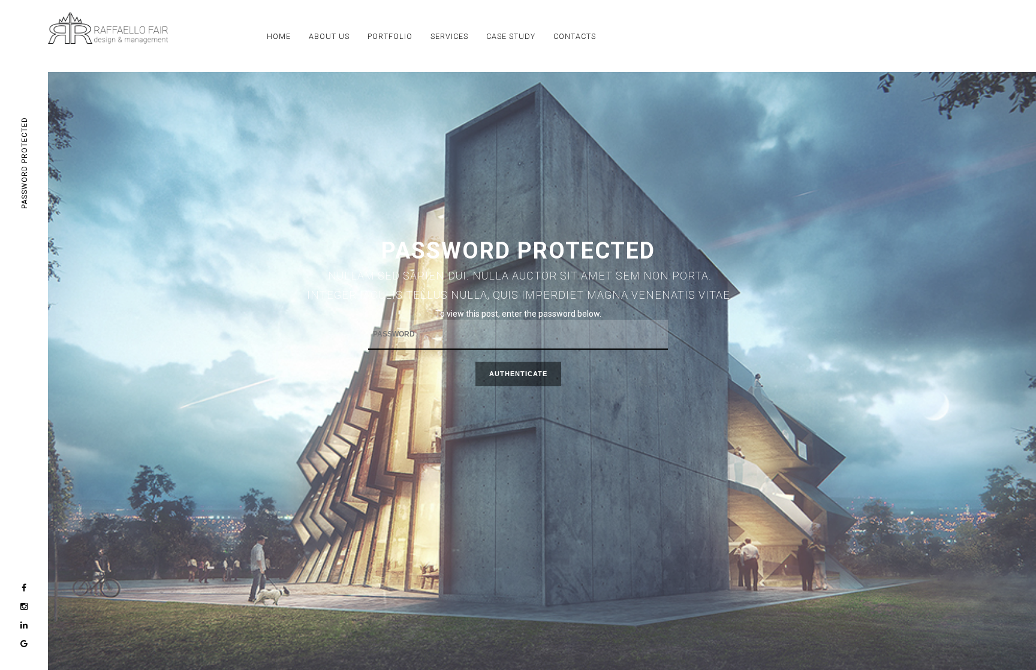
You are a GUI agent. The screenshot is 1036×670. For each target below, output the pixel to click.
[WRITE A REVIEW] (24, 643)
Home (279, 36)
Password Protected (24, 163)
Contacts (574, 36)
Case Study (510, 36)
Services (449, 36)
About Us (329, 36)
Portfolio (390, 36)
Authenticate (518, 373)
